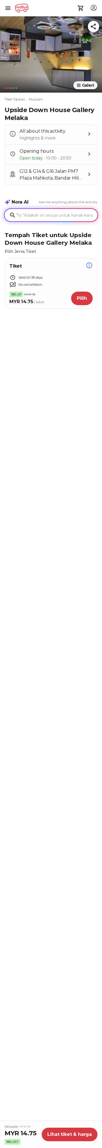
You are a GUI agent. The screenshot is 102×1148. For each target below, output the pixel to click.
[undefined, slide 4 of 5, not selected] (14, 88)
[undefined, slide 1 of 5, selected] (6, 88)
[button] (51, 53)
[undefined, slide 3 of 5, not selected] (11, 88)
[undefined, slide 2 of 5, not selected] (9, 88)
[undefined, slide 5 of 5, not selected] (16, 88)
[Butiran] (89, 266)
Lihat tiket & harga (69, 1134)
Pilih (82, 298)
